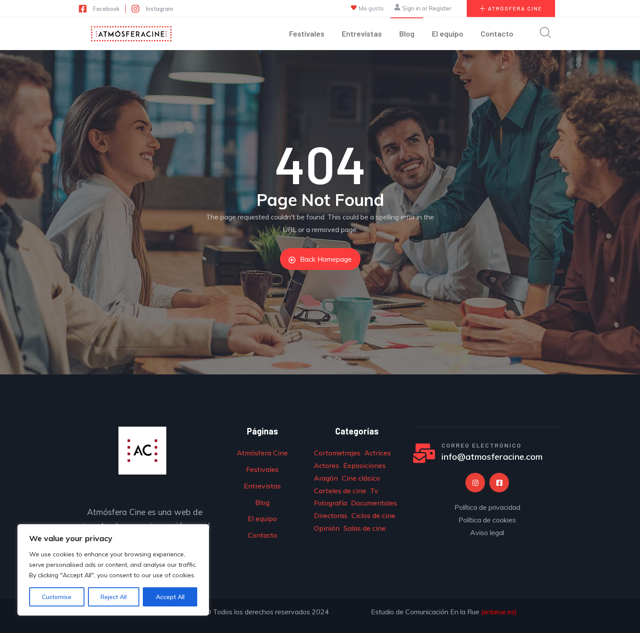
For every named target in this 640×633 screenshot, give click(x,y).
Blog (406, 33)
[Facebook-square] (499, 482)
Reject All (114, 597)
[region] (113, 570)
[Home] (131, 33)
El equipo (447, 33)
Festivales (306, 33)
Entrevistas (362, 33)
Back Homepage (326, 259)
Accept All (170, 597)
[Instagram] (475, 482)
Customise (56, 597)
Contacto (497, 33)
